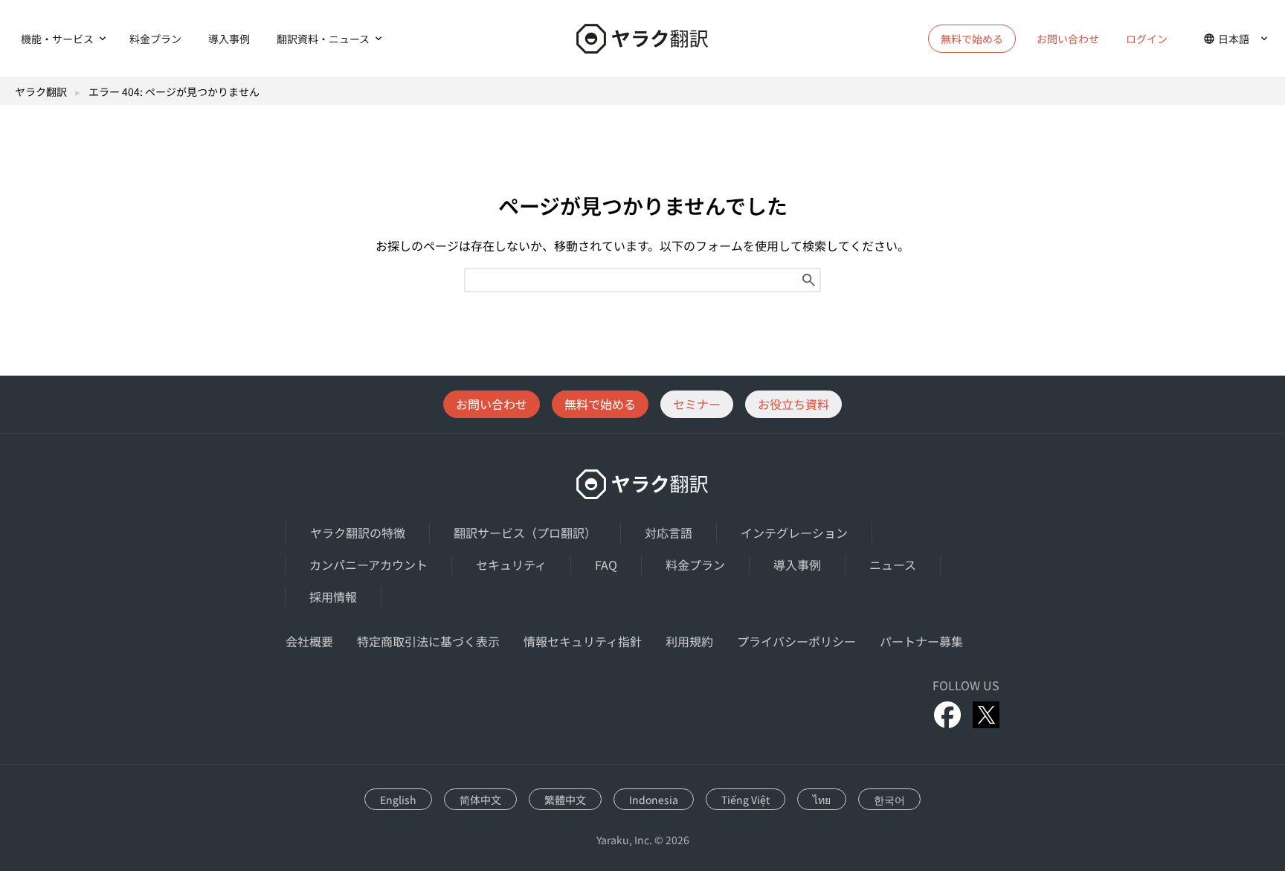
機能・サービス (57, 38)
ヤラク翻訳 (41, 91)
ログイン (1147, 38)
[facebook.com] (947, 714)
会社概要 (309, 641)
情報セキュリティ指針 (583, 641)
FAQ (606, 564)
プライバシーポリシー (796, 641)
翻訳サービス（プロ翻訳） (525, 532)
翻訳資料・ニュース (323, 38)
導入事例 (229, 38)
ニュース (892, 564)
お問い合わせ (1068, 38)
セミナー (697, 404)
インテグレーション (794, 532)
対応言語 (668, 532)
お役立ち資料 (793, 404)
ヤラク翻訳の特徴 (357, 532)
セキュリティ (511, 564)
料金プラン (155, 38)
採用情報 (333, 596)
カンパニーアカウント (368, 564)
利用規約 (689, 641)
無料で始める (600, 404)
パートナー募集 (921, 641)
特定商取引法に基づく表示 (428, 641)
